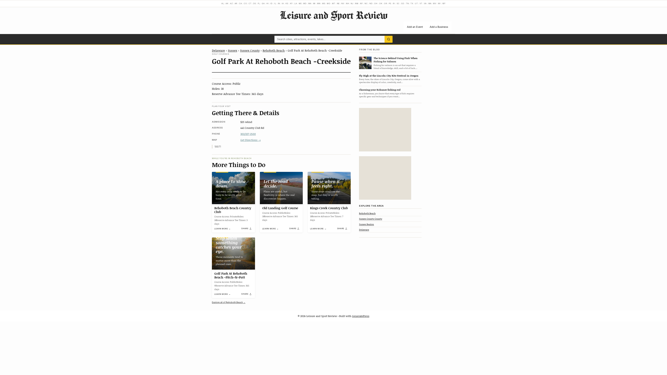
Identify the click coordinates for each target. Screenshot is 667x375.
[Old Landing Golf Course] (281, 188)
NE (338, 3)
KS (287, 3)
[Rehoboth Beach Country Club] (233, 188)
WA (429, 3)
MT (333, 3)
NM (356, 3)
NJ (352, 3)
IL (275, 3)
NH (347, 3)
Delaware (218, 50)
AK (227, 3)
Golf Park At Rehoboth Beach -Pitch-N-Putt (230, 275)
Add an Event (415, 26)
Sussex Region (366, 224)
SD (402, 3)
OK (380, 3)
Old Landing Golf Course (280, 208)
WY (444, 3)
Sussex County (250, 50)
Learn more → (222, 228)
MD (305, 3)
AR (236, 3)
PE (390, 3)
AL (222, 3)
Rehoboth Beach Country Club (232, 210)
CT (250, 3)
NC (366, 3)
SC (398, 3)
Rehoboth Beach (274, 50)
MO (328, 3)
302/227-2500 (248, 134)
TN (407, 3)
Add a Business (439, 26)
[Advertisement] (385, 129)
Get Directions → (250, 140)
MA (309, 3)
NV (342, 3)
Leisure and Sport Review (333, 14)
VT (421, 3)
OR (385, 3)
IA (283, 3)
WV (434, 3)
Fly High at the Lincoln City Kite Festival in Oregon (388, 75)
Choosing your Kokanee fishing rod (379, 89)
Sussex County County (370, 218)
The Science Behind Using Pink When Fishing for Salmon (396, 59)
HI (267, 3)
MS (323, 3)
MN (318, 3)
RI (394, 3)
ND (371, 3)
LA (295, 3)
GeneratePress (360, 316)
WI (439, 3)
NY (361, 3)
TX (411, 3)
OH (375, 3)
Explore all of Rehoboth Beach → (228, 302)
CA (240, 3)
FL (259, 3)
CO (245, 3)
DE (254, 3)
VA (425, 3)
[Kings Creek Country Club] (329, 188)
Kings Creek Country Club (329, 208)
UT (416, 3)
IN (279, 3)
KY (291, 3)
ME (300, 3)
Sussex (232, 50)
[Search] (389, 39)
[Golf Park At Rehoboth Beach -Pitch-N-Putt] (233, 254)
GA (263, 3)
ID (271, 3)
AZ (231, 3)
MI (314, 3)
